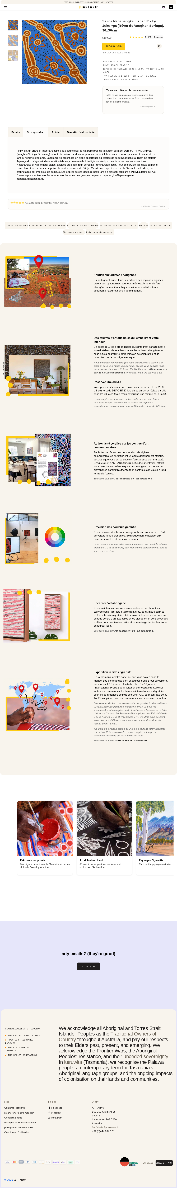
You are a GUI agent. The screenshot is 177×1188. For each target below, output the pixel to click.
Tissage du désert (74, 232)
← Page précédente (16, 225)
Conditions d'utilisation (16, 1132)
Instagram (56, 1117)
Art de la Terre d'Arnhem (82, 225)
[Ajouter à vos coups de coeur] (159, 46)
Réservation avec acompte (116, 53)
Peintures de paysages (100, 232)
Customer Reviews (14, 1107)
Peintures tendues (161, 225)
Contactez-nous (13, 1117)
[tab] (15, 132)
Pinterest (56, 1112)
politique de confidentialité (18, 1127)
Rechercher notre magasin (19, 1112)
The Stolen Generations (22, 1054)
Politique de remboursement (20, 1122)
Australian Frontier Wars (24, 1035)
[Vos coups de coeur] (163, 7)
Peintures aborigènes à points (119, 225)
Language (148, 1163)
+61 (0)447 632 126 (103, 1131)
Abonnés (143, 225)
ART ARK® (20, 1179)
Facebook (56, 1107)
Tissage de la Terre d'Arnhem (47, 225)
